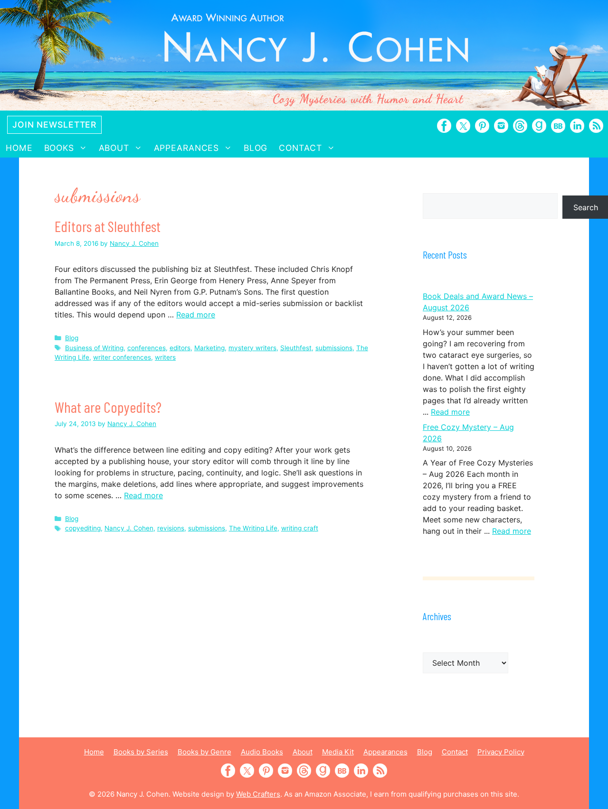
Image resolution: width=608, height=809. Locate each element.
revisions (170, 528)
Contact (300, 148)
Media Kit (338, 751)
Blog (256, 148)
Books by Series (141, 751)
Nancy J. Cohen (128, 528)
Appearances (186, 148)
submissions (333, 348)
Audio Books (262, 751)
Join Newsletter (54, 125)
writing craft (299, 528)
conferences (146, 348)
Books (59, 148)
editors (180, 348)
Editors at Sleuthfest (108, 226)
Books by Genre (204, 751)
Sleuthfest (296, 348)
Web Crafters (258, 794)
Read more (195, 314)
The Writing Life (253, 528)
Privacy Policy (500, 751)
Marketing (209, 348)
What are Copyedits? (108, 407)
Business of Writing (94, 348)
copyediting (83, 528)
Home (19, 148)
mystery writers (252, 348)
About (114, 148)
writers (165, 357)
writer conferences (122, 357)
